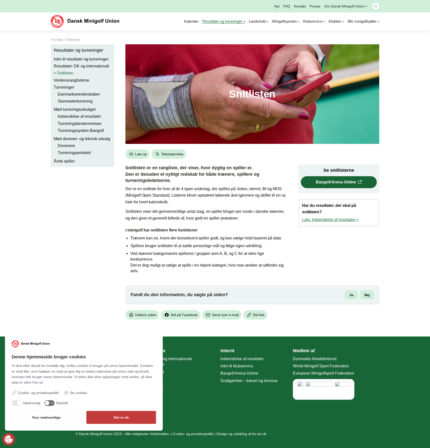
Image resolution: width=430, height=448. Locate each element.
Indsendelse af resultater (79, 116)
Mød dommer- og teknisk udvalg (82, 139)
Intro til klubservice (236, 366)
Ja (351, 295)
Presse (315, 6)
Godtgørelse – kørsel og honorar (249, 381)
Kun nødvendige (46, 417)
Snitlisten (65, 73)
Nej (367, 295)
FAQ (286, 6)
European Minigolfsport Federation (323, 373)
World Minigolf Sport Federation (321, 366)
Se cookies (78, 393)
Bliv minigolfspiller (362, 21)
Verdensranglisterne (71, 80)
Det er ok (121, 417)
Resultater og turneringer (222, 21)
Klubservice (312, 21)
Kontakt (300, 6)
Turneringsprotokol (74, 153)
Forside (57, 40)
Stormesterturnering (75, 101)
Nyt (276, 6)
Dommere (66, 146)
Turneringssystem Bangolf (81, 130)
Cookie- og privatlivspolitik (193, 434)
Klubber (335, 21)
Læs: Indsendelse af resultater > (330, 220)
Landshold (257, 21)
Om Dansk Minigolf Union (344, 6)
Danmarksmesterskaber (79, 94)
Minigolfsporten (284, 21)
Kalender (191, 21)
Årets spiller (64, 161)
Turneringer (64, 87)
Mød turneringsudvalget (75, 109)
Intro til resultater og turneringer (81, 59)
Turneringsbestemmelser (80, 123)
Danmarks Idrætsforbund (314, 359)
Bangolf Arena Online (336, 182)
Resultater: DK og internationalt (81, 66)
